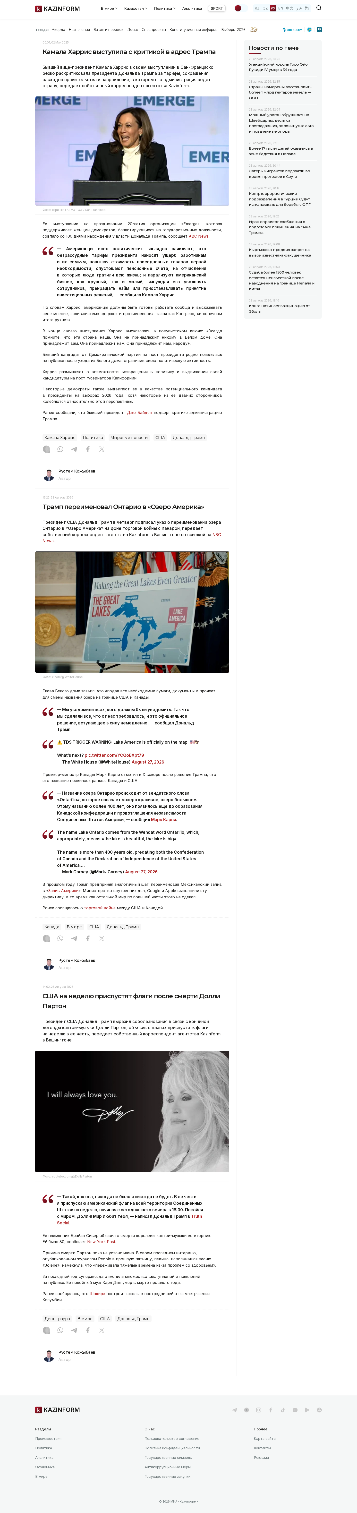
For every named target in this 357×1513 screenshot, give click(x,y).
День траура (57, 1318)
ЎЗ (307, 8)
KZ (257, 8)
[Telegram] (74, 450)
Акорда (58, 29)
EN (280, 8)
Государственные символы (168, 1457)
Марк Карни (163, 819)
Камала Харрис (59, 437)
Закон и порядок (109, 29)
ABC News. (199, 236)
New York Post (101, 1241)
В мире (74, 927)
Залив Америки (63, 890)
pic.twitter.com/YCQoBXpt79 (114, 755)
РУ (273, 8)
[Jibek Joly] (294, 29)
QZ (265, 8)
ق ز (299, 8)
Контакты (262, 1448)
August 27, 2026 (148, 762)
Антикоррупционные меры (167, 1467)
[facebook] (270, 1410)
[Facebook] (88, 450)
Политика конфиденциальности (172, 1448)
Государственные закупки (167, 1476)
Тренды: (42, 30)
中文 (289, 8)
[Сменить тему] (241, 8)
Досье (132, 29)
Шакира (97, 1293)
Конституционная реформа (194, 29)
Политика (93, 437)
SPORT (217, 8)
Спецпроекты (154, 29)
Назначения (79, 29)
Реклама (261, 1457)
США (160, 437)
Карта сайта (265, 1438)
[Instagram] (46, 450)
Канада (51, 927)
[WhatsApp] (60, 450)
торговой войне (100, 907)
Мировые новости (129, 437)
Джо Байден (139, 412)
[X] (102, 450)
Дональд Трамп (189, 437)
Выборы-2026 (233, 29)
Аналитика (192, 8)
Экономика (45, 1467)
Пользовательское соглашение (171, 1438)
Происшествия (48, 1438)
